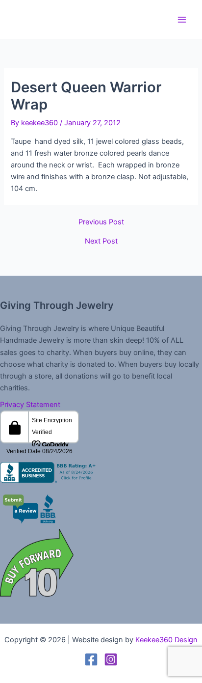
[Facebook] (91, 659)
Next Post (101, 241)
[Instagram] (111, 659)
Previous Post (101, 222)
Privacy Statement (30, 404)
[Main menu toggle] (182, 19)
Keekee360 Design (166, 639)
